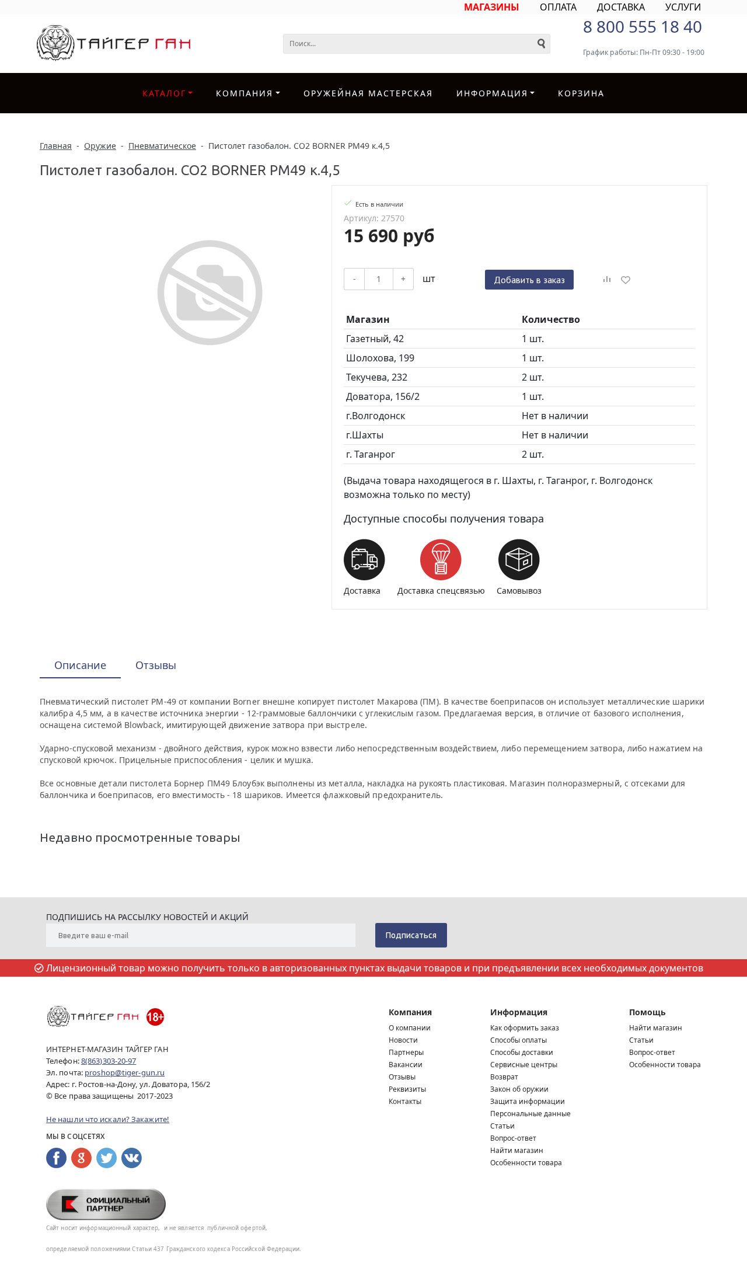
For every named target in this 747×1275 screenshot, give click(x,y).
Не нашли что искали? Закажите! (107, 1119)
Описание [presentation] (80, 665)
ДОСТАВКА (621, 7)
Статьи (502, 1126)
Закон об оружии (519, 1089)
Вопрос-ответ (513, 1138)
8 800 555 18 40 (642, 26)
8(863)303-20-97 (109, 1060)
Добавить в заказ (529, 279)
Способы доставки (521, 1052)
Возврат (504, 1077)
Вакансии (406, 1065)
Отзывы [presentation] (155, 665)
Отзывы (402, 1077)
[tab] (80, 665)
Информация (518, 1012)
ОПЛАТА (558, 7)
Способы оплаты (518, 1040)
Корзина (581, 93)
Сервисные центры (523, 1065)
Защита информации (527, 1101)
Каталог (164, 93)
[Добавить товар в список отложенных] (626, 280)
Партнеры (406, 1052)
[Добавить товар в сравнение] (607, 280)
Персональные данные (530, 1114)
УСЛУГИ (683, 7)
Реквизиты (407, 1089)
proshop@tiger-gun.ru (125, 1072)
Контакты (405, 1101)
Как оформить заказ (524, 1028)
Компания (244, 93)
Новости (403, 1040)
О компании (410, 1028)
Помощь (647, 1012)
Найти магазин (516, 1150)
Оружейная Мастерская (368, 93)
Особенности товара (526, 1163)
